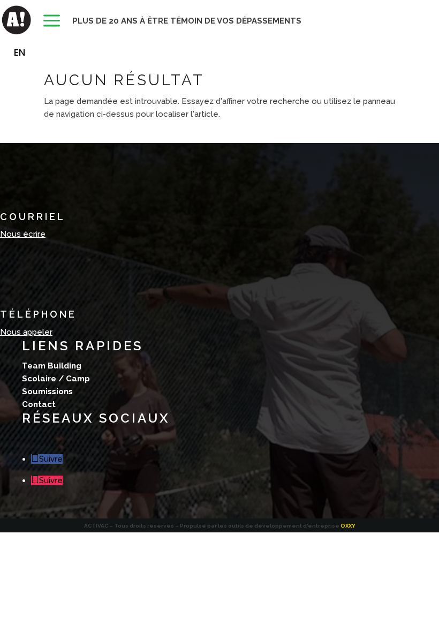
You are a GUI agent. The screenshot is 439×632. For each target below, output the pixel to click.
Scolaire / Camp (56, 378)
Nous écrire (23, 234)
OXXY (347, 526)
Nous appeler (26, 332)
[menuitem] (51, 21)
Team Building (51, 366)
